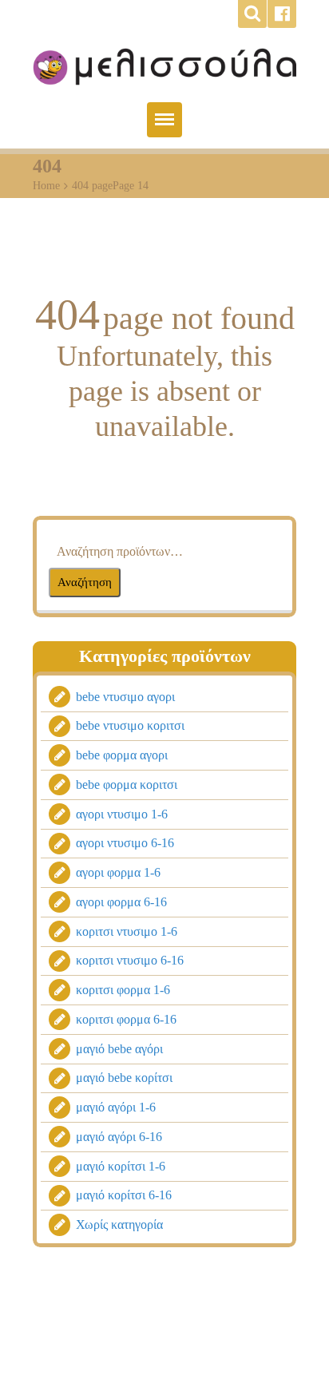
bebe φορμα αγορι (122, 756)
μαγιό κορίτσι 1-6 (120, 1166)
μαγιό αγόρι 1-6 (116, 1108)
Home (46, 186)
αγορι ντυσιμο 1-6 (122, 814)
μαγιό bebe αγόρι (119, 1049)
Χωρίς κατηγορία (119, 1225)
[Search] (252, 14)
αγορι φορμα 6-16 (121, 902)
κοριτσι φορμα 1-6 (123, 990)
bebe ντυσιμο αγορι (125, 696)
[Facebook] (282, 14)
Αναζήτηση (84, 582)
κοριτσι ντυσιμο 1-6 (126, 931)
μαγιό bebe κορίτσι (124, 1078)
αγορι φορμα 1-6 (118, 873)
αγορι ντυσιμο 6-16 (125, 843)
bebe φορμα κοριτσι (126, 784)
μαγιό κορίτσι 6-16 (124, 1196)
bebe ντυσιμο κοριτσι (130, 726)
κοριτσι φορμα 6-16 (126, 1019)
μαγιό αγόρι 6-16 (119, 1136)
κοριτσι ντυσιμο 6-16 (130, 961)
